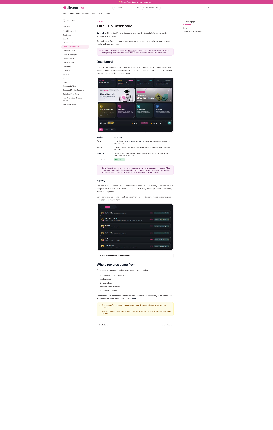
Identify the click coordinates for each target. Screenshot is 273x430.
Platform (85, 13)
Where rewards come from (192, 31)
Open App (71, 21)
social (133, 141)
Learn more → (149, 2)
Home (65, 13)
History (185, 28)
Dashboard (187, 25)
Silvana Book (75, 13)
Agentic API (109, 13)
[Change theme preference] (208, 7)
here (134, 299)
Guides (93, 13)
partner (142, 141)
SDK (100, 13)
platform (127, 141)
